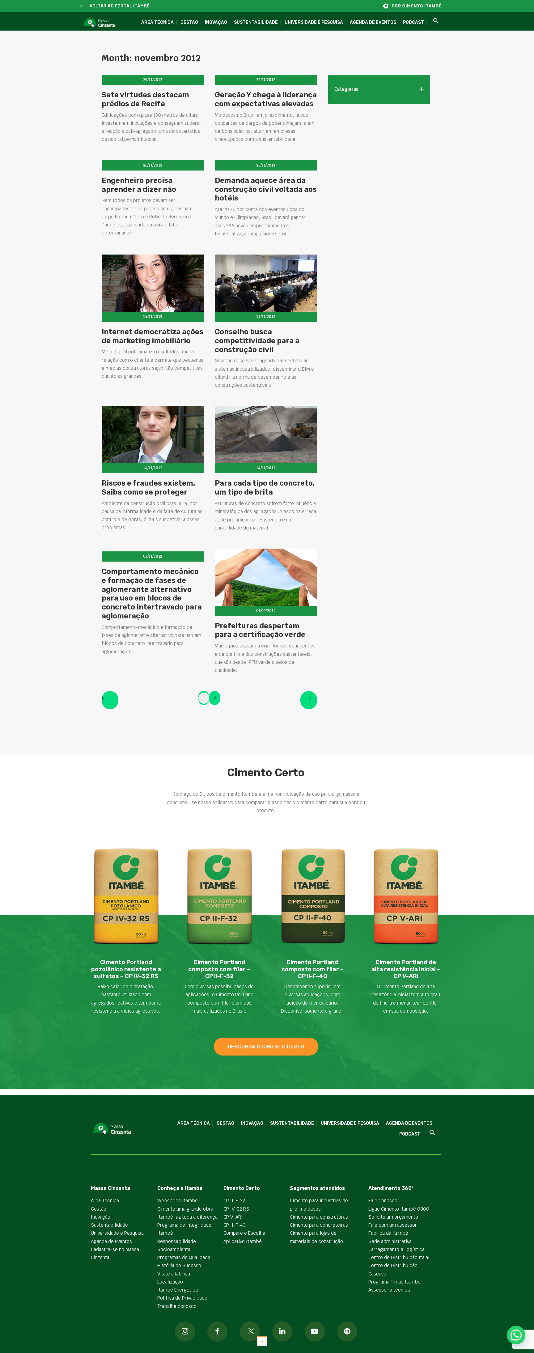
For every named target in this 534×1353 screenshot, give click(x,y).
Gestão (189, 22)
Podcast (413, 22)
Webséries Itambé (177, 1200)
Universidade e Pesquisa (314, 22)
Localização (170, 1282)
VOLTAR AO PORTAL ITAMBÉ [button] (120, 6)
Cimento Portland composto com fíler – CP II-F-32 (219, 969)
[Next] (308, 700)
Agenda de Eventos (373, 22)
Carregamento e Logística (396, 1249)
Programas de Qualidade (183, 1257)
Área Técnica (157, 22)
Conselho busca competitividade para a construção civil (257, 340)
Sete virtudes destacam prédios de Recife (145, 99)
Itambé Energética (177, 1290)
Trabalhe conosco (177, 1306)
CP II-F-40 (234, 1225)
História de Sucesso (179, 1265)
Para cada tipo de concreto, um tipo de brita (265, 487)
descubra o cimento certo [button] (266, 1046)
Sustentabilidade (256, 22)
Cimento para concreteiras (319, 1225)
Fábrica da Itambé (388, 1233)
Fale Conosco (382, 1200)
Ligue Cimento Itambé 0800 (398, 1209)
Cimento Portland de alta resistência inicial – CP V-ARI (405, 969)
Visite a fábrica (173, 1274)
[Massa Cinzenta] (98, 23)
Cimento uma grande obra (185, 1209)
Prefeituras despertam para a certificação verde (260, 630)
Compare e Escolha (244, 1233)
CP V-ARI (233, 1217)
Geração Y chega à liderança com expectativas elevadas (266, 99)
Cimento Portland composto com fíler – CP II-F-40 (313, 969)
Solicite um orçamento (393, 1217)
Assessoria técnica (389, 1290)
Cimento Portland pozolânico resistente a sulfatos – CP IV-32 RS (126, 969)
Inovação (216, 22)
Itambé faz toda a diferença (187, 1217)
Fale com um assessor (392, 1225)
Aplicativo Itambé (242, 1241)
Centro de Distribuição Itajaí (399, 1257)
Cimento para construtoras (319, 1217)
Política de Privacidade (182, 1298)
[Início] (415, 6)
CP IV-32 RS (236, 1209)
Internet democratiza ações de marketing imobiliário (152, 336)
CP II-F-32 (234, 1200)
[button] (82, 6)
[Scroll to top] (262, 1341)
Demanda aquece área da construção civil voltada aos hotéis (266, 189)
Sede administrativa (390, 1241)
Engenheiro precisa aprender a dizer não (139, 185)
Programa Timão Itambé (394, 1282)
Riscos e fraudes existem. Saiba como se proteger (148, 487)
